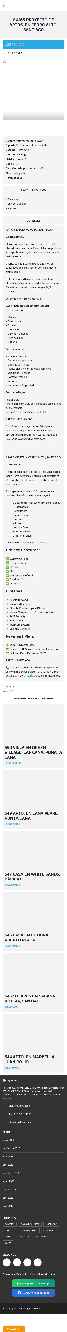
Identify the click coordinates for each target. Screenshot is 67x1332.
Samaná (9, 1236)
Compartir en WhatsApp (42, 1274)
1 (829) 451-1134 (17, 53)
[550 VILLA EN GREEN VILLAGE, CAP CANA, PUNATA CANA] (33, 723)
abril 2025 (8, 1164)
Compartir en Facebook (14, 1274)
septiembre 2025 (11, 1148)
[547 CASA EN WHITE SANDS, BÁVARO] (33, 850)
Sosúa (8, 1243)
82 (26, 434)
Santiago (22, 154)
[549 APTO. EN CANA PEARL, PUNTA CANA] (33, 789)
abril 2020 (8, 1197)
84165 (39, 140)
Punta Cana (47, 1230)
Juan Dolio (10, 1230)
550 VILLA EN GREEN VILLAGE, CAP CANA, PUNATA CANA (33, 752)
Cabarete (9, 1224)
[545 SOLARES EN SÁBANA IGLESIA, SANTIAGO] (33, 972)
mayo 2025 (8, 1156)
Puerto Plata (28, 1230)
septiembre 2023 (11, 1173)
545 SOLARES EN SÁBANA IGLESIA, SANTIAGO (30, 998)
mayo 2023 (8, 1181)
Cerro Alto (22, 149)
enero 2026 (8, 1140)
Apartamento (40, 145)
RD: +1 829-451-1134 (20, 1114)
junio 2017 (8, 1206)
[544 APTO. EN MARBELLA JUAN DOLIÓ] (33, 1033)
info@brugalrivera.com (20, 1122)
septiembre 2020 (11, 1189)
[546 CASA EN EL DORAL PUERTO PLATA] (33, 911)
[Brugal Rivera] (2, 5)
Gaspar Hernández (30, 1224)
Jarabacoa (51, 1224)
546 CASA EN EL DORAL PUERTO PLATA (28, 937)
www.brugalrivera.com (31, 438)
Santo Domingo (43, 1236)
